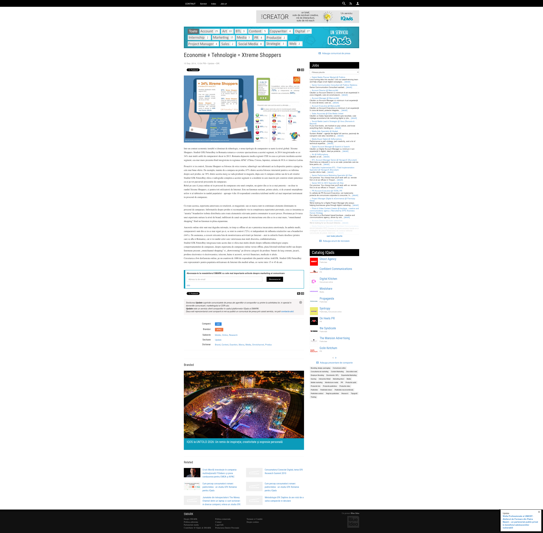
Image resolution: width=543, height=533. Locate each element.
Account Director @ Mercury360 (325, 90)
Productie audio (351, 382)
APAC (219, 329)
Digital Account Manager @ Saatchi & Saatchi (331, 146)
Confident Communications (336, 269)
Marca (241, 344)
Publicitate (323, 262)
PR (321, 272)
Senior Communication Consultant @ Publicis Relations (334, 85)
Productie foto (315, 386)
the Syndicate (328, 328)
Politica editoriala (191, 522)
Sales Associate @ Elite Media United (327, 113)
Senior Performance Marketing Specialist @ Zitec (332, 175)
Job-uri (224, 3)
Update (211, 63)
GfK (218, 63)
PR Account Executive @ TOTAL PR (327, 190)
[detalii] (347, 81)
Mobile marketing (316, 382)
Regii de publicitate (332, 393)
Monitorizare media (331, 382)
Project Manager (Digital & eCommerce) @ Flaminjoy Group (332, 199)
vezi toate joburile (334, 236)
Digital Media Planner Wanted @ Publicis (328, 77)
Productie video (345, 386)
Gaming (313, 379)
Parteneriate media (191, 524)
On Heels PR (327, 318)
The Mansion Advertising (335, 338)
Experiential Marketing (348, 375)
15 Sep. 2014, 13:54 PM (195, 63)
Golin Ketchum (328, 348)
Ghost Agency (328, 259)
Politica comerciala (222, 519)
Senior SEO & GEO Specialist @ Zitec (328, 183)
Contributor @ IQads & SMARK (197, 527)
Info (188, 285)
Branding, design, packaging (320, 368)
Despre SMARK (190, 519)
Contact (218, 522)
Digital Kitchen (328, 278)
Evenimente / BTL (333, 375)
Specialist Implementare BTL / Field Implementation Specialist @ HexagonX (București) (332, 168)
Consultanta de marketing (319, 371)
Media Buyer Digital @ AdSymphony (327, 139)
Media (248, 344)
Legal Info (219, 524)
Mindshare (326, 288)
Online (225, 334)
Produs (268, 344)
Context (225, 344)
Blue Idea (355, 513)
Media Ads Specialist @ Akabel (325, 131)
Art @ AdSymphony (320, 154)
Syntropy (325, 308)
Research (233, 334)
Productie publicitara (330, 386)
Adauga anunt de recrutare (336, 241)
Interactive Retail (324, 379)
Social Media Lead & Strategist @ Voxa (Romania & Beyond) (332, 122)
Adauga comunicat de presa (336, 53)
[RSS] (298, 70)
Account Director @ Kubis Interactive (327, 220)
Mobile (218, 334)
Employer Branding (317, 375)
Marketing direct (338, 379)
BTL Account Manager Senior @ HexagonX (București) (334, 159)
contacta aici (287, 311)
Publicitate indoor (326, 390)
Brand (217, 344)
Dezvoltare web (351, 371)
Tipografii (354, 393)
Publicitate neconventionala (344, 390)
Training (313, 397)
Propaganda (327, 298)
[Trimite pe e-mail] (302, 70)
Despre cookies (253, 522)
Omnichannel (258, 344)
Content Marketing (337, 371)
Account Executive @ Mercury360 (326, 105)
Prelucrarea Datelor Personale (227, 527)
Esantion (234, 344)
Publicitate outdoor (317, 393)
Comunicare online (326, 282)
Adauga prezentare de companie (336, 362)
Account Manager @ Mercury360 (325, 98)
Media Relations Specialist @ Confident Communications (335, 226)
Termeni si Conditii (254, 519)
